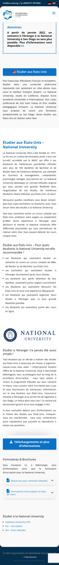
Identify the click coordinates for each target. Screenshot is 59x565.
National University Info (17, 521)
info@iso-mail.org (10, 3)
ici (22, 45)
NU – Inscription (13, 526)
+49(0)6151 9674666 (31, 3)
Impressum (30, 556)
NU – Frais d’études (15, 530)
